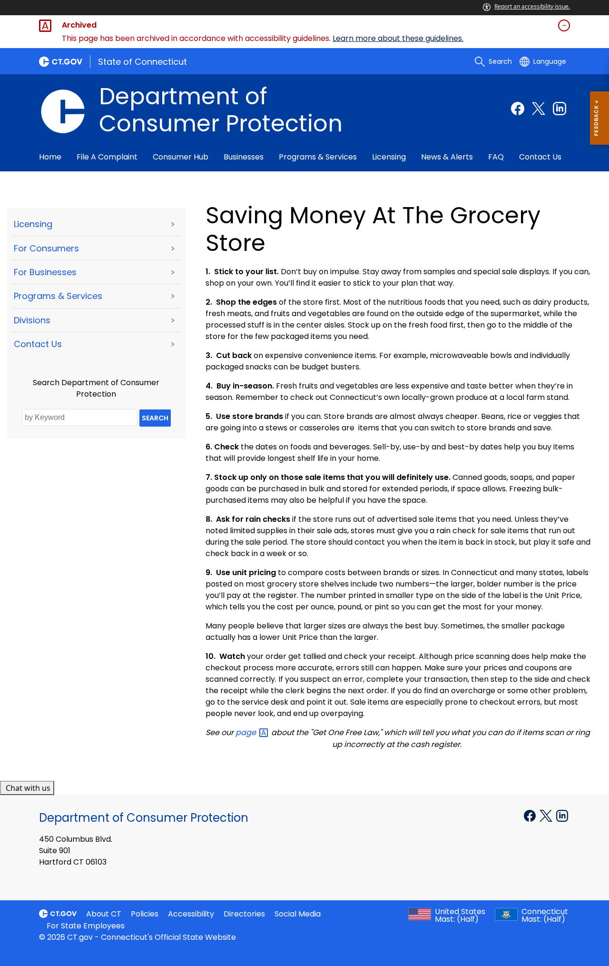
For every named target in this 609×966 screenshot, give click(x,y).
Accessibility (191, 913)
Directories (244, 913)
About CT (103, 913)
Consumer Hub (180, 156)
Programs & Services (318, 156)
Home (50, 156)
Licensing (389, 156)
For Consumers (46, 248)
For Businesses (45, 272)
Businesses (244, 156)
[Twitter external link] (538, 108)
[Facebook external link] (517, 108)
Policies (144, 913)
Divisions (32, 320)
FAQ (496, 156)
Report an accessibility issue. (532, 6)
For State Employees (86, 925)
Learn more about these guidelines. (398, 38)
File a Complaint (107, 156)
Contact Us (540, 156)
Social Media (298, 913)
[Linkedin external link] (559, 108)
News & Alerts (447, 156)
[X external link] (547, 815)
